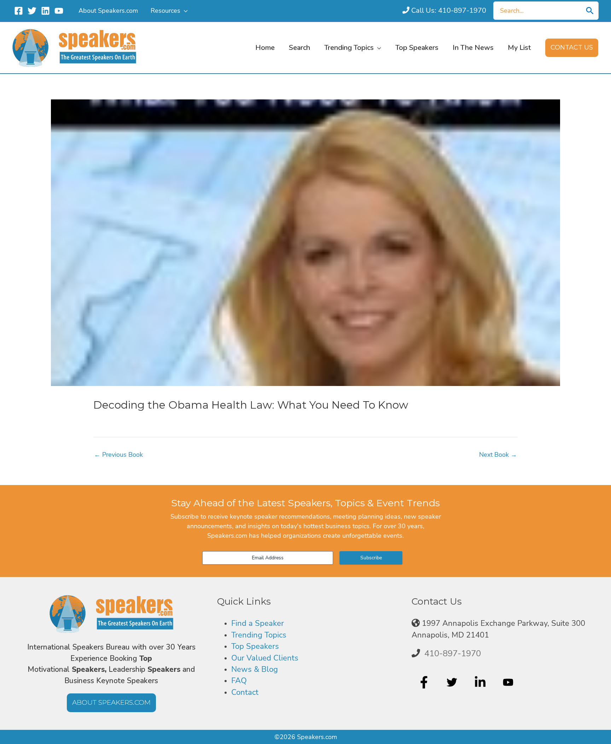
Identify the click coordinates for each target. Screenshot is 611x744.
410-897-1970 (452, 653)
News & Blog (254, 669)
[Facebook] (18, 11)
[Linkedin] (45, 11)
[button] (184, 10)
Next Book (498, 454)
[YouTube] (59, 11)
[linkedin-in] (481, 682)
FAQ (239, 680)
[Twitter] (32, 11)
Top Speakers (255, 646)
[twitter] (453, 682)
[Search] (589, 10)
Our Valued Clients (264, 658)
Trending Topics (258, 635)
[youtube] (509, 682)
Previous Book (118, 454)
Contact (244, 692)
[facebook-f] (425, 682)
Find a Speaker (257, 623)
